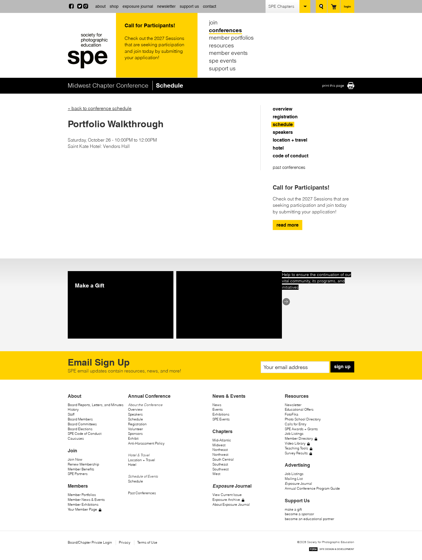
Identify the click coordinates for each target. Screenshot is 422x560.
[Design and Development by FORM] (331, 550)
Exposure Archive (226, 499)
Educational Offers (299, 409)
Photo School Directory (303, 419)
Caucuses (76, 438)
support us (189, 6)
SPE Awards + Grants (301, 429)
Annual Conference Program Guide (312, 488)
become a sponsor (299, 514)
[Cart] (334, 6)
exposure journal (138, 6)
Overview (135, 409)
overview (282, 109)
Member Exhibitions (83, 504)
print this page (333, 85)
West (216, 474)
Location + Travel (141, 460)
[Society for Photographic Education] (90, 50)
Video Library (295, 443)
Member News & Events (86, 499)
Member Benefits (81, 469)
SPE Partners (78, 474)
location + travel (290, 140)
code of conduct (290, 156)
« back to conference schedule (99, 108)
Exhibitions (220, 414)
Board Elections (80, 429)
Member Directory (299, 438)
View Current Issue (227, 495)
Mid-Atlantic (221, 440)
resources (221, 45)
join (213, 22)
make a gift (293, 509)
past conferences (289, 167)
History (73, 409)
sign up (342, 366)
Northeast (220, 449)
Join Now (75, 459)
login (347, 6)
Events (217, 409)
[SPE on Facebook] (71, 7)
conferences (225, 30)
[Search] (321, 6)
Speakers (135, 414)
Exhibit (133, 438)
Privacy (124, 542)
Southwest (220, 469)
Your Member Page (82, 509)
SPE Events (221, 419)
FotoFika (291, 414)
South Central (223, 459)
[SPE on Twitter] (79, 7)
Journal (298, 483)
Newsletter (293, 405)
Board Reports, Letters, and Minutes (95, 405)
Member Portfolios (82, 495)
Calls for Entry (295, 424)
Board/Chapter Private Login (90, 542)
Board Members (80, 419)
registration (285, 116)
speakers (283, 132)
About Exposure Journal (231, 504)
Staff (71, 414)
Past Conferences (142, 493)
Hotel (132, 464)
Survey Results (296, 453)
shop (114, 6)
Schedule (135, 419)
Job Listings (294, 433)
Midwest (218, 445)
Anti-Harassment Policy (146, 443)
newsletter (166, 6)
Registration (137, 424)
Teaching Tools (296, 448)
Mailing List (294, 478)
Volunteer (135, 429)
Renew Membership (83, 464)
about (100, 6)
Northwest (220, 454)
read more (287, 225)
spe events (223, 60)
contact (209, 6)
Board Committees (82, 424)
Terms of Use (147, 542)
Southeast (220, 464)
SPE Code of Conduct (84, 433)
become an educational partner (309, 519)
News (216, 405)
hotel (278, 148)
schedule (283, 124)
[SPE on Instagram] (85, 7)
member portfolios (231, 37)
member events (228, 52)
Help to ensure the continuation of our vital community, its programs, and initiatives (316, 281)
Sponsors (135, 433)
